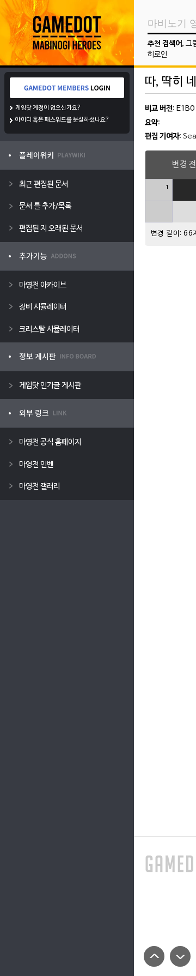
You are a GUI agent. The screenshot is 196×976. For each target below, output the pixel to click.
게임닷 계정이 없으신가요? (48, 108)
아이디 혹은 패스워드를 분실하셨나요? (62, 120)
